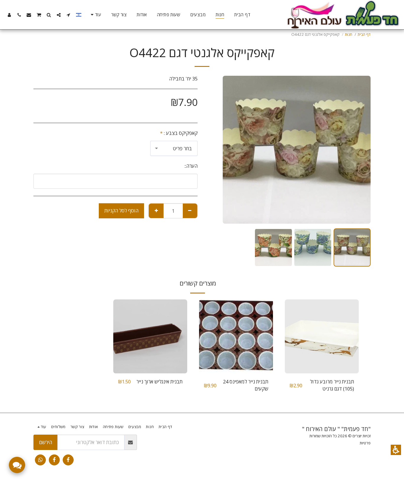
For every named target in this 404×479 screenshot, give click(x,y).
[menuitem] (242, 15)
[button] (396, 450)
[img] (322, 336)
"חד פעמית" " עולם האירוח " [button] (336, 429)
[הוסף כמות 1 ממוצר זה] (156, 211)
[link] (68, 459)
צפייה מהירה (322, 358)
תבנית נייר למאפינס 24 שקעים (245, 385)
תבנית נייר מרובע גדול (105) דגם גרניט (332, 385)
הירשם (45, 442)
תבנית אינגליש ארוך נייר (159, 381)
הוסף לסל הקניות (121, 210)
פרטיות (365, 443)
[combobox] (174, 148)
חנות (348, 34)
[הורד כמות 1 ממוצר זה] (189, 211)
